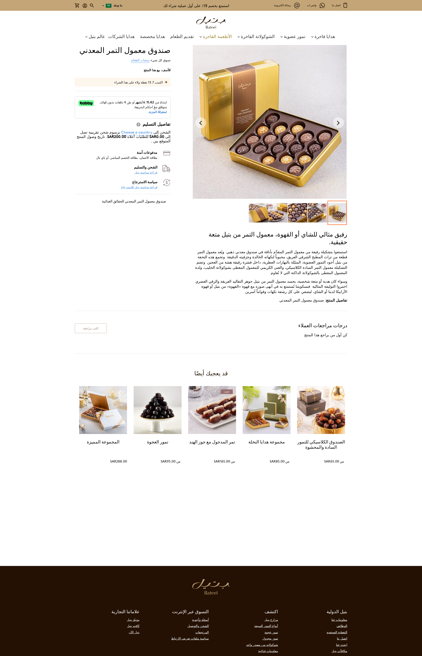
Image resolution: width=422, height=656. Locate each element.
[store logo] (211, 23)
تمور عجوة (271, 632)
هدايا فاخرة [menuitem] (325, 36)
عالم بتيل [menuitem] (97, 36)
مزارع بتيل (271, 619)
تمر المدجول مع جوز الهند (212, 442)
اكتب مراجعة (90, 328)
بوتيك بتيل (133, 619)
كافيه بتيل (133, 625)
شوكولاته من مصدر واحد (262, 644)
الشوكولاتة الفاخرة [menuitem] (258, 36)
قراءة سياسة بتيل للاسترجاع (139, 187)
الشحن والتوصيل (198, 625)
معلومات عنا (339, 619)
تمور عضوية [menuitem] (295, 36)
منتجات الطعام (140, 60)
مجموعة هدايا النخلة (266, 442)
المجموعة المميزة (103, 442)
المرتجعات (202, 632)
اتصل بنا (342, 638)
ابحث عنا (341, 644)
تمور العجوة (157, 442)
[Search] (92, 5)
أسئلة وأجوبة (200, 619)
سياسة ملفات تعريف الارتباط (190, 638)
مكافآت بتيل (339, 651)
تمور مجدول (270, 638)
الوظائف (342, 625)
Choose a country (136, 132)
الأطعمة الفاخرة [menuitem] (217, 36)
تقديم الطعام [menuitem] (182, 36)
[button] (85, 5)
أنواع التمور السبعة (266, 625)
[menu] (211, 36)
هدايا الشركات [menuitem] (121, 36)
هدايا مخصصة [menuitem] (152, 36)
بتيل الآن (134, 632)
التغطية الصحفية (337, 632)
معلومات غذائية (268, 651)
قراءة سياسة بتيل (146, 172)
